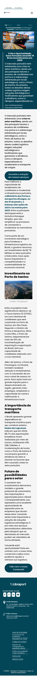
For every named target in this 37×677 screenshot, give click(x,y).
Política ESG (16, 656)
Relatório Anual (17, 659)
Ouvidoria (18, 8)
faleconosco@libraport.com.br (17, 616)
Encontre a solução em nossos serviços (18, 176)
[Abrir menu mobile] (32, 13)
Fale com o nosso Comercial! (18, 568)
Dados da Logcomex (15, 428)
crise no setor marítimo (17, 120)
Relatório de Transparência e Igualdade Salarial (18, 646)
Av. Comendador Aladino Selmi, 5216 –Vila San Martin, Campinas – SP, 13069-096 (20, 606)
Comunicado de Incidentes (18, 636)
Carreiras (9, 8)
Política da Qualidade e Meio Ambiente (20, 652)
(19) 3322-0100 (11, 618)
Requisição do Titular (19, 639)
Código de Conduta (19, 642)
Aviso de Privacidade (19, 632)
